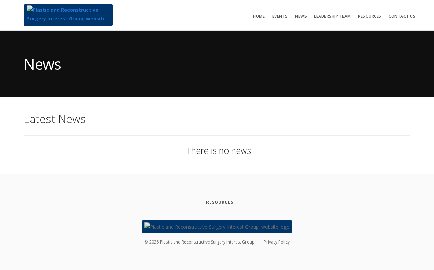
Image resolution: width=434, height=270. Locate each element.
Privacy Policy (277, 242)
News (301, 16)
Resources (369, 16)
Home (259, 16)
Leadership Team (332, 16)
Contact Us (402, 16)
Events (280, 16)
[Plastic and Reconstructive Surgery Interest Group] (68, 15)
